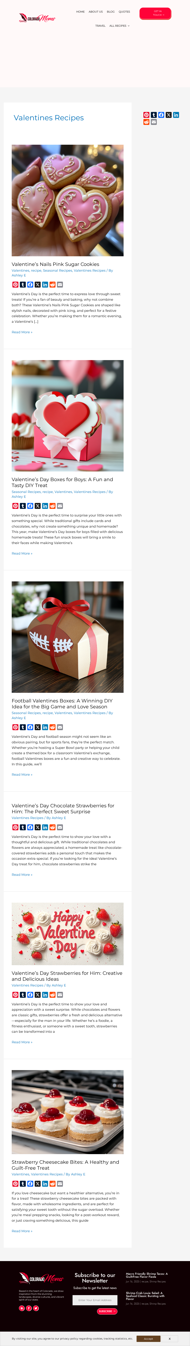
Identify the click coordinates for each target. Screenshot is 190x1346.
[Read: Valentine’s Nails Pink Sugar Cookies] (67, 200)
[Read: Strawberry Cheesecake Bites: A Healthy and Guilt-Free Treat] (67, 1112)
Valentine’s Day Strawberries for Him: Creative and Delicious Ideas (67, 976)
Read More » (22, 332)
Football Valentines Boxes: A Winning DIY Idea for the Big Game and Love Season (62, 704)
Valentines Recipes (90, 270)
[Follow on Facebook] (29, 1308)
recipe (36, 270)
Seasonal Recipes (57, 270)
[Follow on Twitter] (36, 1308)
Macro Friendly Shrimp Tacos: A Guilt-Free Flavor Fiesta (147, 1275)
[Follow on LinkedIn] (21, 1308)
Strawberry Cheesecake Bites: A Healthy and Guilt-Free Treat (65, 1165)
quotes (124, 11)
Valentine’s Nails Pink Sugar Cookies (55, 264)
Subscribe (105, 1311)
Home (80, 11)
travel (100, 25)
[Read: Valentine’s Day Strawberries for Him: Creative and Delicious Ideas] (67, 934)
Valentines (20, 270)
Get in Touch (157, 13)
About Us (96, 11)
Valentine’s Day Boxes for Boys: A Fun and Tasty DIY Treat (62, 482)
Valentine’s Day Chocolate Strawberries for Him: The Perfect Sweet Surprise (63, 809)
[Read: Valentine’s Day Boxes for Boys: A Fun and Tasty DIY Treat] (67, 416)
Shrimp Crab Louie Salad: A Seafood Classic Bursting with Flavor (145, 1296)
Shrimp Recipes (158, 1281)
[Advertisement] (95, 61)
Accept (148, 1338)
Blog (111, 11)
